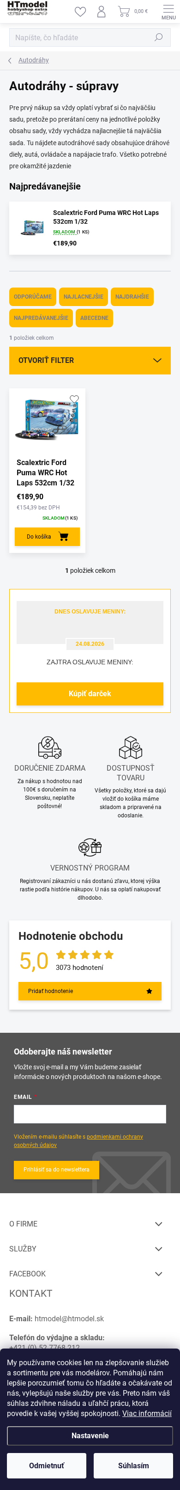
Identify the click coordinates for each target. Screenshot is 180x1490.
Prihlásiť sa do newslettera (57, 1169)
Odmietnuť (46, 1465)
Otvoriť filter (46, 360)
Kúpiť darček (90, 693)
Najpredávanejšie (41, 318)
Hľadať (159, 37)
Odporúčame (33, 297)
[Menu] (168, 11)
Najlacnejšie (83, 297)
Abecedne (94, 318)
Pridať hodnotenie (50, 991)
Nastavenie (90, 1435)
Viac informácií (147, 1413)
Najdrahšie (132, 297)
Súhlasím (133, 1465)
